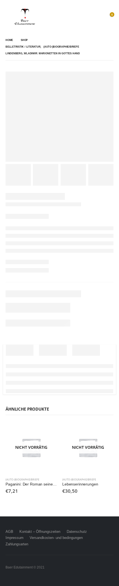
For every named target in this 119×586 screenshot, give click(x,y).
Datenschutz (77, 531)
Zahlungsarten (17, 544)
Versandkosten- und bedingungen (56, 538)
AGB (9, 531)
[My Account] (97, 16)
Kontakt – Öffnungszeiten (39, 531)
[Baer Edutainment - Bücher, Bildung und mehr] (25, 17)
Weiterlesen (48, 431)
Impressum (15, 538)
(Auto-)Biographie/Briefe (22, 479)
